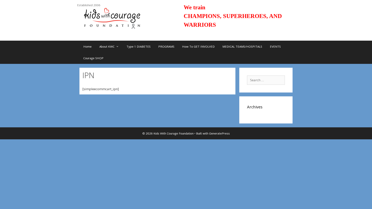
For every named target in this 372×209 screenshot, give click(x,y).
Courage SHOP (93, 58)
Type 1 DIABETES (139, 46)
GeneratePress (219, 133)
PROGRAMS (166, 46)
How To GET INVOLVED (198, 46)
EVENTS (275, 46)
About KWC (107, 46)
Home (87, 46)
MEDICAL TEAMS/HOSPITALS (242, 46)
